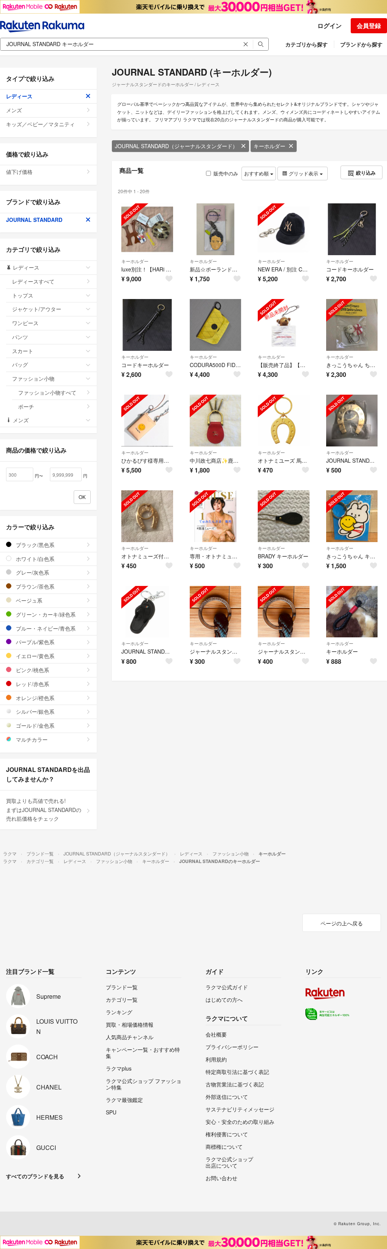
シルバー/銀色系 (34, 711)
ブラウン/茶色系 (34, 586)
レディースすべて (33, 281)
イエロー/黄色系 (34, 656)
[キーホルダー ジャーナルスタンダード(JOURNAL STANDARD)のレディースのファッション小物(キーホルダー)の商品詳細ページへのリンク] (352, 612)
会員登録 (369, 25)
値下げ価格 (19, 171)
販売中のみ (226, 173)
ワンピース (25, 323)
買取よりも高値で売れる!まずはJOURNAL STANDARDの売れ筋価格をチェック (43, 810)
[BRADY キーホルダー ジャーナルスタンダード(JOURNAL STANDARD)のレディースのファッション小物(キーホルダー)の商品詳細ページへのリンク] (284, 516)
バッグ (20, 364)
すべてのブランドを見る (35, 1176)
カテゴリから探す (306, 44)
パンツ (20, 337)
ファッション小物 (33, 378)
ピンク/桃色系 (31, 670)
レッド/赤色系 (31, 684)
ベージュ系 (28, 600)
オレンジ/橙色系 (34, 698)
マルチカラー (31, 739)
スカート (22, 351)
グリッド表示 (303, 173)
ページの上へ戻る (341, 923)
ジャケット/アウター (36, 309)
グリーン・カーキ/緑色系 (45, 614)
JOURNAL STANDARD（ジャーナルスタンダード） (176, 146)
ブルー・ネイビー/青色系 (45, 628)
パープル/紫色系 (34, 642)
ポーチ (26, 406)
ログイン (329, 25)
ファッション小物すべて (47, 392)
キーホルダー (269, 146)
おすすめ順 (257, 173)
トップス (22, 295)
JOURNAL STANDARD (34, 219)
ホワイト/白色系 (34, 559)
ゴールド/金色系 (34, 725)
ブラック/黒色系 (34, 545)
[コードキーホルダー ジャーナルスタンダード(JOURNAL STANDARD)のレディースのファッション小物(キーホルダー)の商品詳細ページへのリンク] (352, 229)
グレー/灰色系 (31, 572)
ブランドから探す (361, 44)
